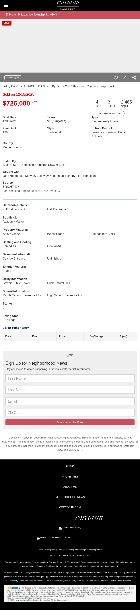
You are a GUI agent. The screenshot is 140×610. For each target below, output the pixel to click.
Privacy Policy (57, 550)
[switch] (115, 77)
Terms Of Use (44, 550)
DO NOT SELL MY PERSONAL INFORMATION (70, 556)
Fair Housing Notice (93, 550)
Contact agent (13, 78)
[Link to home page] (70, 5)
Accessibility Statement (74, 550)
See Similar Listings (110, 113)
